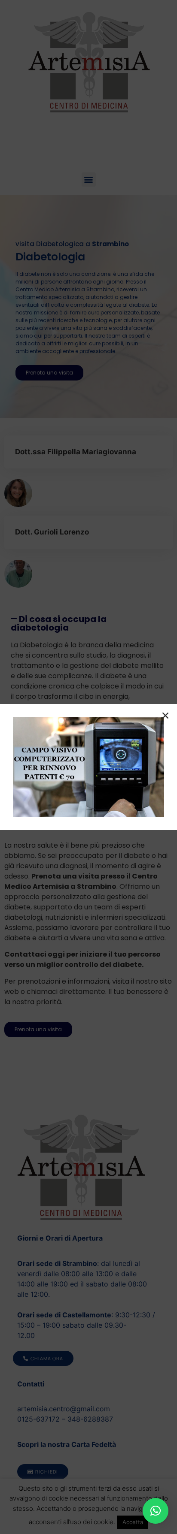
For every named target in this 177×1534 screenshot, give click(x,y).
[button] (155, 1511)
